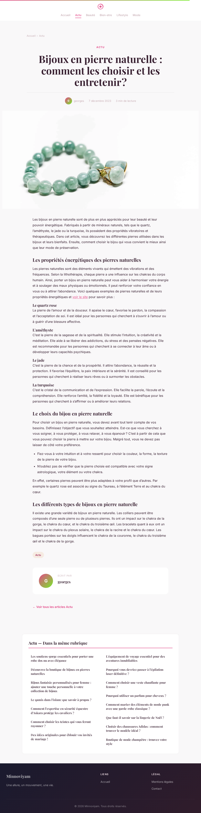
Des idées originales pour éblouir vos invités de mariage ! (61, 737)
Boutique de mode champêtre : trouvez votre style (136, 742)
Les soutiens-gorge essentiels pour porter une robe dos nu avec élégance (62, 658)
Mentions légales (162, 781)
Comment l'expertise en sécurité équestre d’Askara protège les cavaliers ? (59, 711)
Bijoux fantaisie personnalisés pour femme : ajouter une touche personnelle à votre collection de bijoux (61, 687)
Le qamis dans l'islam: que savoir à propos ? (61, 700)
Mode (136, 15)
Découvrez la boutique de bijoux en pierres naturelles (60, 672)
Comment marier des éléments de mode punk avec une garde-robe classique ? (137, 707)
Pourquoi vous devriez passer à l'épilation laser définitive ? (134, 672)
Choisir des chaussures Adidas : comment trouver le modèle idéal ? (134, 728)
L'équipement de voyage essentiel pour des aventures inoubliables (135, 658)
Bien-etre (106, 15)
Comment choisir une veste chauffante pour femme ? (136, 685)
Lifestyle (122, 15)
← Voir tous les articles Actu (53, 607)
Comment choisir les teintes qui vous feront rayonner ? (61, 724)
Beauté (90, 15)
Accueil (65, 15)
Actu (78, 15)
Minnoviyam (18, 776)
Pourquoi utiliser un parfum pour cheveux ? (136, 696)
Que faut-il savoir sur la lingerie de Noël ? (135, 718)
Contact (157, 788)
